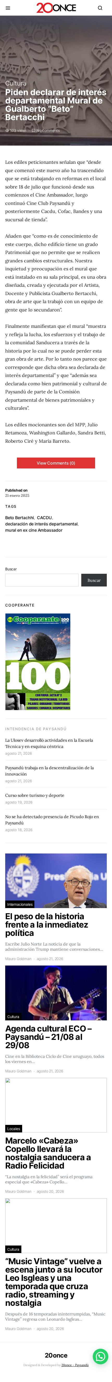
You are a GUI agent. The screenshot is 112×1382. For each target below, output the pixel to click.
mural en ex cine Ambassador (34, 530)
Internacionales (19, 904)
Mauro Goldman (18, 958)
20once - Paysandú (75, 1365)
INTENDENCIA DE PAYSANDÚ (35, 729)
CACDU (44, 517)
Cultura (16, 83)
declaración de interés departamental (41, 523)
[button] (100, 1356)
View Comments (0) (56, 463)
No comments (48, 130)
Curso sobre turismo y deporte (34, 795)
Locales (13, 1128)
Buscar (11, 569)
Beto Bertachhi (19, 517)
